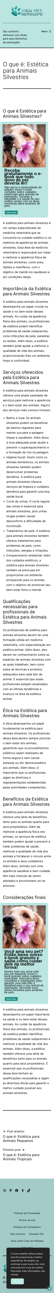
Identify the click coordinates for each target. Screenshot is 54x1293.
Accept (17, 1281)
